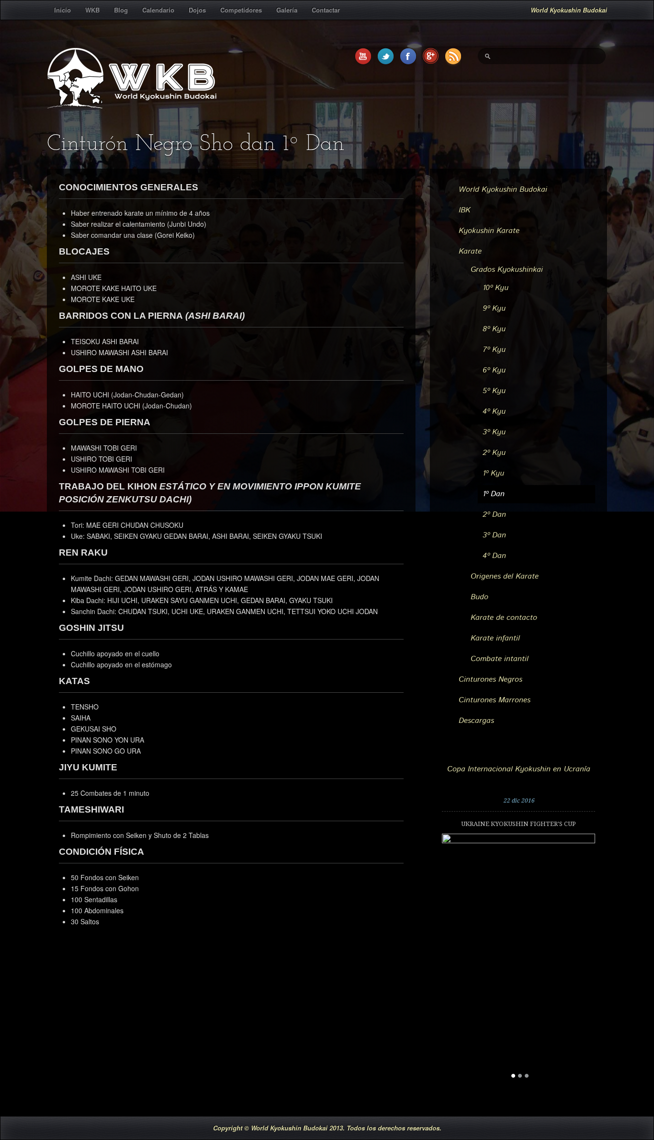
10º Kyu (495, 287)
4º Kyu (494, 411)
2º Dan (494, 514)
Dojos (197, 9)
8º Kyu (494, 329)
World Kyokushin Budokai (503, 189)
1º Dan (494, 494)
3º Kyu (494, 432)
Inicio (62, 9)
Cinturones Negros (490, 679)
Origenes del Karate (505, 576)
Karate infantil (495, 638)
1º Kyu (493, 473)
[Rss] (453, 57)
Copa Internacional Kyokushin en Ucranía (518, 769)
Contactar (326, 9)
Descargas (476, 720)
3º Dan (494, 535)
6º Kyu (494, 370)
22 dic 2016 (518, 800)
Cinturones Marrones (494, 700)
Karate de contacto (504, 617)
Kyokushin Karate (489, 230)
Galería (286, 9)
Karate (470, 251)
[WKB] (131, 102)
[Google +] (431, 57)
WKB (92, 9)
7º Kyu (494, 349)
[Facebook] (408, 57)
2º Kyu (494, 452)
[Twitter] (386, 57)
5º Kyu (494, 390)
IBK (464, 210)
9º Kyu (494, 308)
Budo (479, 597)
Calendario (158, 9)
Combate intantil (500, 658)
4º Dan (494, 555)
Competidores (241, 9)
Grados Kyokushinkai (507, 269)
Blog (121, 9)
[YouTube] (363, 57)
